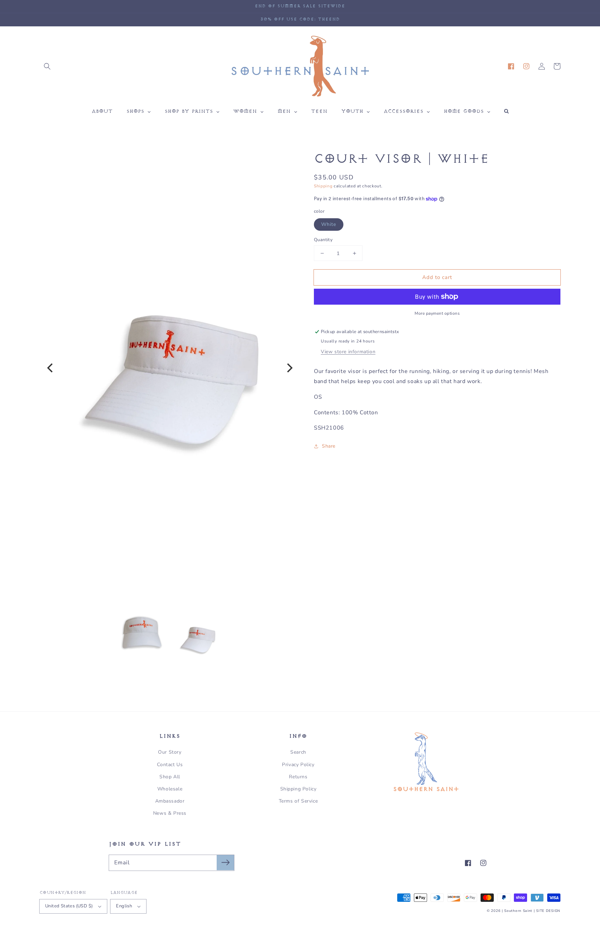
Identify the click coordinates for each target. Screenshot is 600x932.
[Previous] (50, 368)
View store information (348, 351)
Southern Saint (518, 910)
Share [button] (328, 446)
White (328, 224)
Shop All (169, 776)
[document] (170, 368)
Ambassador (170, 801)
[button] (47, 66)
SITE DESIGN (548, 910)
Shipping (323, 186)
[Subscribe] (225, 862)
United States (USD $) (69, 906)
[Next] (289, 368)
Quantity (323, 240)
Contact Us (170, 764)
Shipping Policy (298, 789)
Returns (298, 776)
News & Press (169, 813)
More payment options (437, 313)
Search (298, 752)
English (124, 906)
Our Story (169, 752)
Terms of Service (298, 801)
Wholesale (169, 789)
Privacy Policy (298, 764)
